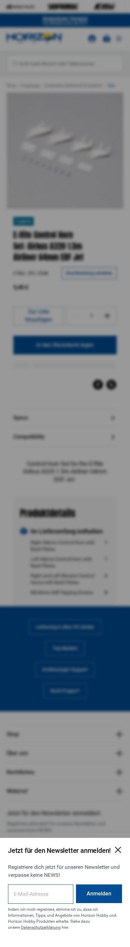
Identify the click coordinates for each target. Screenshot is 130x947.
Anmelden (99, 893)
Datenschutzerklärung (41, 927)
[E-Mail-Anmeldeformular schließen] (118, 850)
